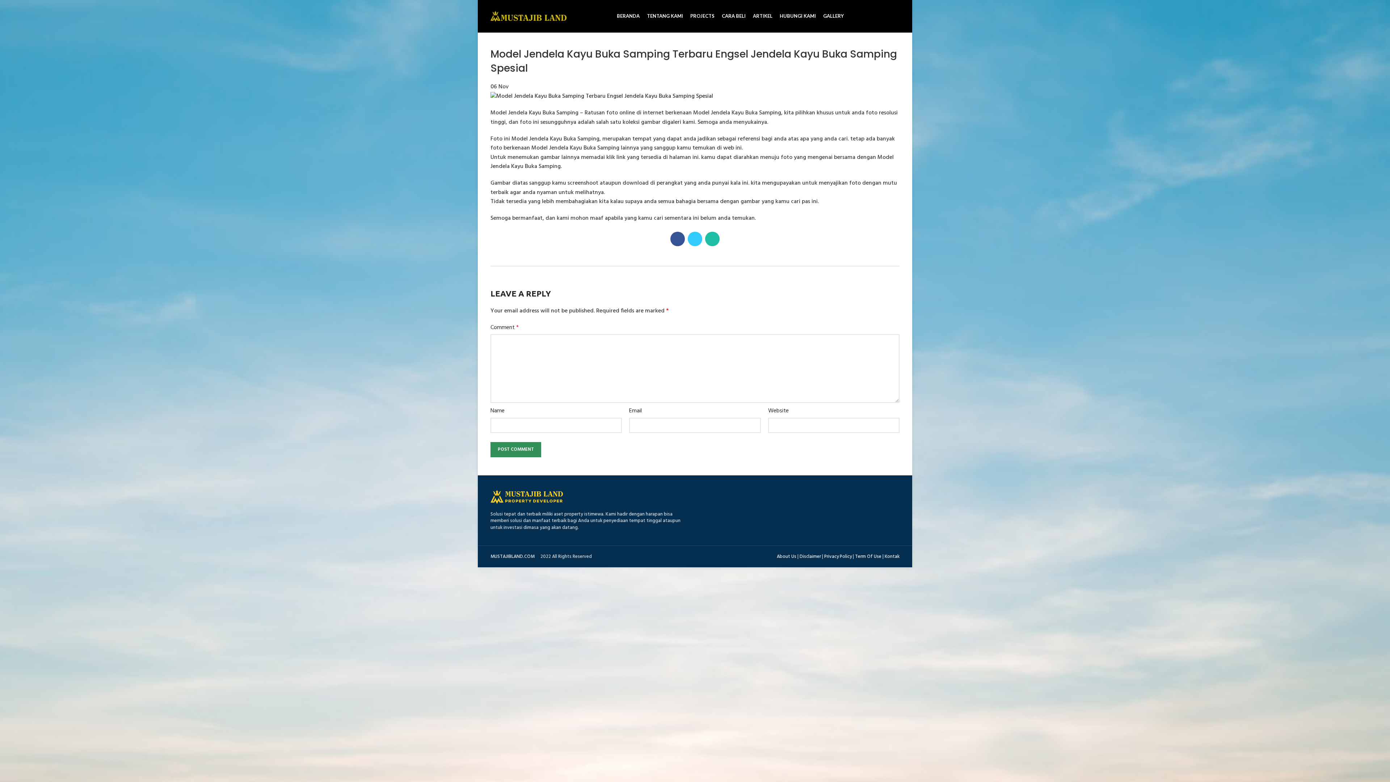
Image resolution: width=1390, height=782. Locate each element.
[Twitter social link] (695, 239)
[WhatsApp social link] (712, 239)
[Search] (896, 16)
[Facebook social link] (677, 239)
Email (635, 411)
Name (497, 411)
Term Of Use (868, 556)
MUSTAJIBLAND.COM (512, 556)
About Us (786, 556)
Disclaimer (810, 556)
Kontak (892, 556)
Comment (504, 327)
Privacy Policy (838, 556)
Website (778, 411)
